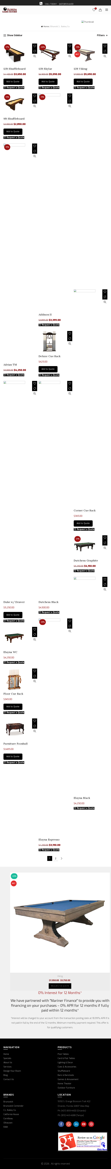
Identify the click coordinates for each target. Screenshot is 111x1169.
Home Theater (64, 1083)
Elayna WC (10, 652)
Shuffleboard (64, 1071)
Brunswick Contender (13, 1106)
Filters (101, 35)
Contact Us (8, 1079)
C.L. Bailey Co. (9, 1110)
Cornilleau (8, 1118)
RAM (5, 1127)
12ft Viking (80, 68)
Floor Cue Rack (13, 693)
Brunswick (8, 1101)
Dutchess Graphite (86, 560)
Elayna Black (82, 798)
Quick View (34, 56)
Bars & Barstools (66, 1075)
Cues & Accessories (67, 1066)
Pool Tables (63, 1054)
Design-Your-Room (12, 1071)
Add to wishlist (34, 46)
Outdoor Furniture (66, 1087)
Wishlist (95, 8)
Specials (7, 1058)
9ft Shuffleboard (14, 118)
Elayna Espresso (49, 839)
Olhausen (7, 1122)
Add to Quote (13, 81)
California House (11, 1114)
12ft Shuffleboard (14, 68)
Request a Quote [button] (15, 87)
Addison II (45, 314)
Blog (5, 1075)
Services (7, 1066)
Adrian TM (10, 364)
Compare (34, 51)
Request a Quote (50, 325)
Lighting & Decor (65, 1062)
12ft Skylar (45, 68)
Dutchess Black (48, 602)
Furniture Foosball (15, 743)
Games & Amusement (68, 1079)
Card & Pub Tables (66, 1058)
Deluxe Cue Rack (50, 356)
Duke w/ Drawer (14, 602)
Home (46, 26)
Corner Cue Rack (85, 510)
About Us (7, 1062)
